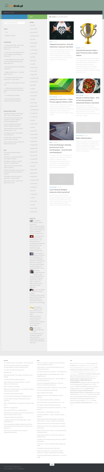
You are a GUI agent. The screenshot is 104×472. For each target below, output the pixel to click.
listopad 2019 (34, 152)
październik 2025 (35, 36)
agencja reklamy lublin (74, 363)
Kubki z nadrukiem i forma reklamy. (12, 386)
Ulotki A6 (82, 400)
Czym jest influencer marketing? (12, 95)
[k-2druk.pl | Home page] (14, 5)
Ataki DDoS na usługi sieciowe (11, 407)
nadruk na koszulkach (93, 386)
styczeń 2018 (34, 169)
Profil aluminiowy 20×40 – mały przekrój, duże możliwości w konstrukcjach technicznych (14, 47)
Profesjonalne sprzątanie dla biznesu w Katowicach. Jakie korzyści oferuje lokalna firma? (14, 90)
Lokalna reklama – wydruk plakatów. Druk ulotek (38, 329)
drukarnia (73, 365)
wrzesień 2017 (34, 183)
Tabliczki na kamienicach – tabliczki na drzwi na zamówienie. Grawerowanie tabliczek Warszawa (14, 172)
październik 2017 (35, 180)
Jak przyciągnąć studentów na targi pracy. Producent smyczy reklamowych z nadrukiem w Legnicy (36, 310)
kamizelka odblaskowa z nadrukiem (81, 381)
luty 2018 (33, 166)
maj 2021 (33, 120)
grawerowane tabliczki (94, 376)
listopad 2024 (34, 43)
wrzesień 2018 (34, 159)
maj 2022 (33, 88)
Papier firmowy (90, 388)
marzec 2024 (34, 53)
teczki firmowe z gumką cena (84, 398)
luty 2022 (33, 99)
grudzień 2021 (34, 106)
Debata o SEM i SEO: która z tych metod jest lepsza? (15, 410)
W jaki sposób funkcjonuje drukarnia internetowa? (48, 448)
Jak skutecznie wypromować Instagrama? (13, 417)
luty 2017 (33, 204)
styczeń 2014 (34, 208)
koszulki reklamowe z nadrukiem (80, 384)
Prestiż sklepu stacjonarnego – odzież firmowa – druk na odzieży (52, 387)
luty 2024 (33, 57)
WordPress (11, 468)
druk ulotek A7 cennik (90, 371)
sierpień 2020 (34, 141)
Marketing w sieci (8, 372)
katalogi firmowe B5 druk (86, 382)
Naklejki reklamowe (74, 388)
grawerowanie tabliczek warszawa (80, 378)
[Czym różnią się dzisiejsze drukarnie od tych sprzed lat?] (61, 179)
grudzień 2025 (34, 32)
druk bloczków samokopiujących (89, 367)
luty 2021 (33, 127)
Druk (50, 42)
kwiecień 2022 (34, 92)
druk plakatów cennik (87, 370)
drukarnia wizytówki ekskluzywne (77, 367)
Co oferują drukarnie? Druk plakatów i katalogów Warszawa (18, 396)
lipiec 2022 (33, 85)
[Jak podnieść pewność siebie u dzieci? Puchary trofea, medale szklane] (88, 33)
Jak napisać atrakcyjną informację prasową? (14, 370)
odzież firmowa (82, 388)
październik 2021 (35, 109)
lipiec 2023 (33, 60)
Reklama (78, 48)
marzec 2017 (34, 201)
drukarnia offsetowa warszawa (93, 365)
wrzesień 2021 (34, 113)
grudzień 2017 (34, 173)
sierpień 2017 (34, 187)
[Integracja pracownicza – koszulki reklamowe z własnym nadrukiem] (61, 30)
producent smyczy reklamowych (81, 390)
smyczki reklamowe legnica (83, 394)
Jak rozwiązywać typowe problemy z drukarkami (48, 400)
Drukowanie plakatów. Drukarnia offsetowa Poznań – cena (50, 402)
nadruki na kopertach (81, 386)
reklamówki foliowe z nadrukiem (81, 392)
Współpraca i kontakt (9, 12)
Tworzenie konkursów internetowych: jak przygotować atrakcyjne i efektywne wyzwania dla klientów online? (13, 119)
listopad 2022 (34, 74)
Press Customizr (21, 468)
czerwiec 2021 (34, 117)
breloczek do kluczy (82, 363)
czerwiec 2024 (34, 50)
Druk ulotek (85, 371)
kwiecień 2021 (34, 124)
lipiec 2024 (33, 46)
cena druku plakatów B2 (92, 363)
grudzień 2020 (34, 134)
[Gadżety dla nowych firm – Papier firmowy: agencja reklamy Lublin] (61, 87)
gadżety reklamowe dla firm (83, 376)
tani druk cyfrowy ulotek (94, 394)
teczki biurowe (82, 396)
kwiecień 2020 (34, 145)
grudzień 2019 (34, 148)
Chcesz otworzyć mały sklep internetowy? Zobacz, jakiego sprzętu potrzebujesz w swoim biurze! (14, 54)
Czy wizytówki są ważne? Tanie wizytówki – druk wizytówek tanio (19, 363)
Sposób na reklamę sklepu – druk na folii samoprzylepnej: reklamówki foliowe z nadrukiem (87, 100)
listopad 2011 (34, 211)
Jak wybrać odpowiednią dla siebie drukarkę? (47, 390)
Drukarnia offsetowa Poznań (81, 365)
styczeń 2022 (34, 102)
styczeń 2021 (34, 131)
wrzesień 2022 (34, 81)
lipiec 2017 (33, 190)
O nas (6, 32)
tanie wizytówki (73, 396)
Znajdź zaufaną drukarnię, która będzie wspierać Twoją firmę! (51, 423)
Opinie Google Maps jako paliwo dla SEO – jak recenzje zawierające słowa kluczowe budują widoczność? (14, 61)
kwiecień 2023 (34, 67)
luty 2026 (33, 25)
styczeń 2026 (34, 29)
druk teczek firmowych (78, 372)
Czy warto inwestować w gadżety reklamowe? (14, 379)
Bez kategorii (79, 135)
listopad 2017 (34, 176)
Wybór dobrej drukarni (84, 138)
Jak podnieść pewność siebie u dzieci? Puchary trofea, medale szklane (87, 52)
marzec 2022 (34, 95)
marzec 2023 (34, 71)
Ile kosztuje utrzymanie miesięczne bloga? (13, 393)
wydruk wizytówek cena (83, 402)
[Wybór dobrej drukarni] (88, 127)
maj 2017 (33, 197)
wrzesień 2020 (34, 138)
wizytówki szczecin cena (88, 400)
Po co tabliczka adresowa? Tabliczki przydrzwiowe (36, 222)
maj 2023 (33, 64)
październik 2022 (35, 78)
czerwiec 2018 (34, 162)
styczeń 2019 (34, 155)
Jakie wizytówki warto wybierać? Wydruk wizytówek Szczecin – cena (37, 237)
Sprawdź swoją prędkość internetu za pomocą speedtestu (37, 291)
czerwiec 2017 (34, 194)
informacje (92, 378)
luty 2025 (33, 39)
